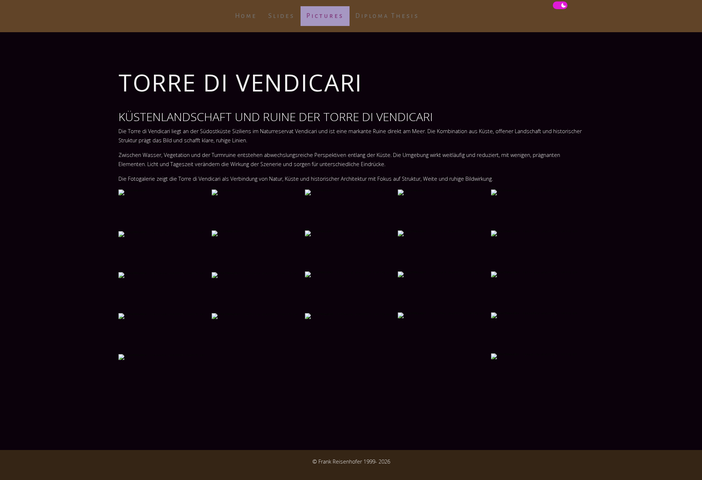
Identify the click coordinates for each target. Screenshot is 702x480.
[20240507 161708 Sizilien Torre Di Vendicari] (537, 291)
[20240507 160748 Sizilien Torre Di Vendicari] (537, 250)
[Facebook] (122, 469)
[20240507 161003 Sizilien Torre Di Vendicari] (164, 251)
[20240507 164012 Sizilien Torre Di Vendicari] (258, 333)
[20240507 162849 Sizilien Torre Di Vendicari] (537, 332)
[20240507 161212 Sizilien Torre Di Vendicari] (351, 291)
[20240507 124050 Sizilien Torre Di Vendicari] (351, 210)
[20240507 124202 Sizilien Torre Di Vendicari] (444, 210)
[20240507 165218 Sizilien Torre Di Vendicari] (537, 373)
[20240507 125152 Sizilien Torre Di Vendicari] (537, 210)
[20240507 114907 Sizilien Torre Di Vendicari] (164, 210)
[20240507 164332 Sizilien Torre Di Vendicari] (351, 333)
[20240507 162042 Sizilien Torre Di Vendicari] (444, 332)
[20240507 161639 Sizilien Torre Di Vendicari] (444, 291)
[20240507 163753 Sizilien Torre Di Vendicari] (164, 333)
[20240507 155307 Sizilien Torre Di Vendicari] (258, 250)
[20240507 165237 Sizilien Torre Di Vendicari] (164, 374)
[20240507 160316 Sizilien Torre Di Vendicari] (351, 250)
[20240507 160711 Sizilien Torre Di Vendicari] (444, 250)
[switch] (560, 5)
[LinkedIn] (138, 469)
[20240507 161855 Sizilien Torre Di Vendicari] (164, 292)
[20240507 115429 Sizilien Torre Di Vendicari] (258, 210)
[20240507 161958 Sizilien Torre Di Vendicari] (258, 292)
